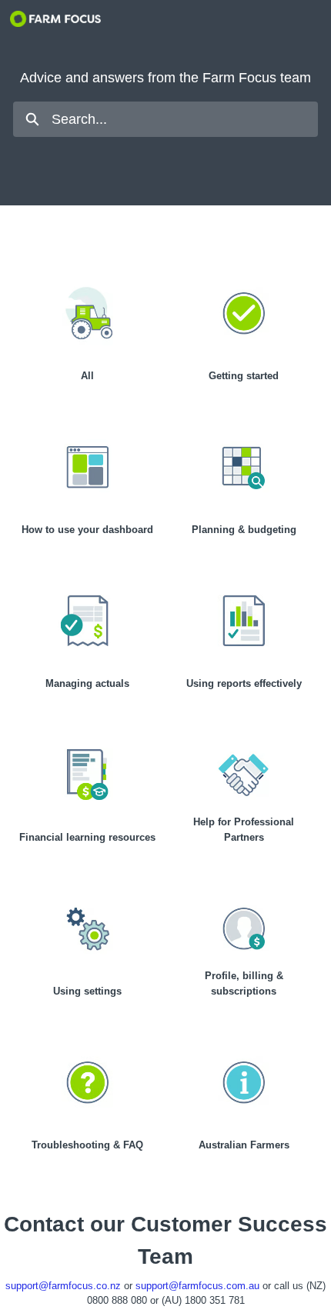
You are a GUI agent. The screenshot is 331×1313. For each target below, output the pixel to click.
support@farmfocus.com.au (197, 1285)
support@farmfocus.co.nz (63, 1285)
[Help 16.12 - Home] (55, 19)
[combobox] (185, 119)
